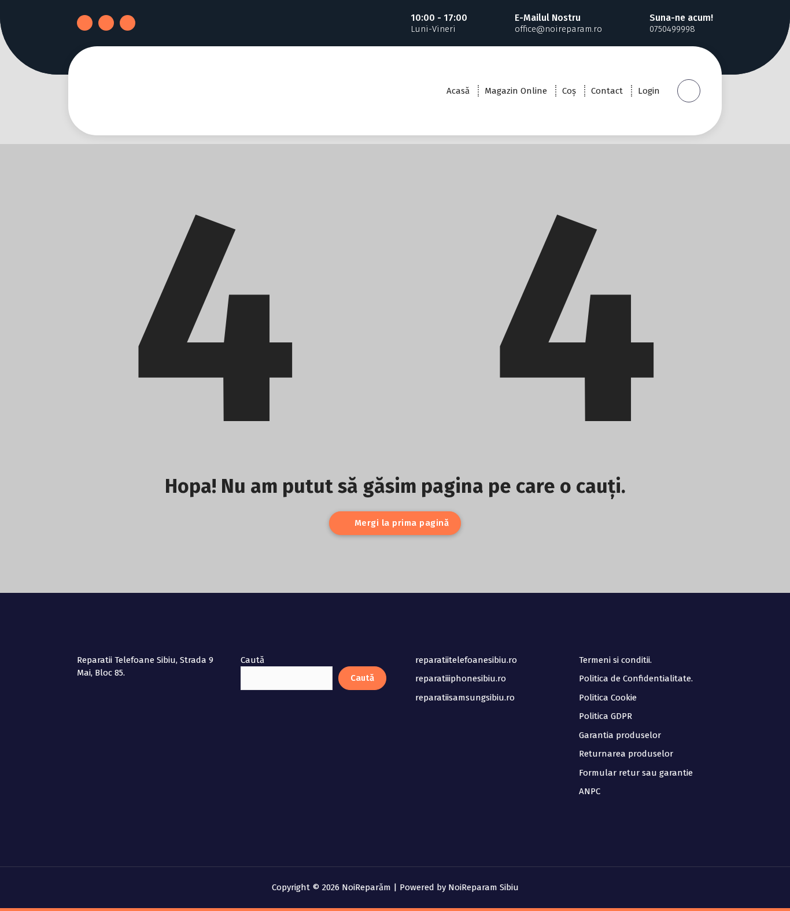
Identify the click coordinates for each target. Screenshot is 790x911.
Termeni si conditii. (615, 660)
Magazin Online (516, 91)
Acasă (458, 91)
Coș (569, 91)
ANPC (589, 791)
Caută (252, 660)
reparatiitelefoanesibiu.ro (466, 660)
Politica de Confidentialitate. (636, 678)
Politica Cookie (608, 697)
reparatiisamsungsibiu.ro (465, 697)
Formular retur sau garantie (636, 773)
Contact (607, 91)
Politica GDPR (605, 716)
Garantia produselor (620, 735)
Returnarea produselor (626, 753)
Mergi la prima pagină (400, 523)
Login (649, 91)
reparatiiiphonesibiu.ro (460, 678)
